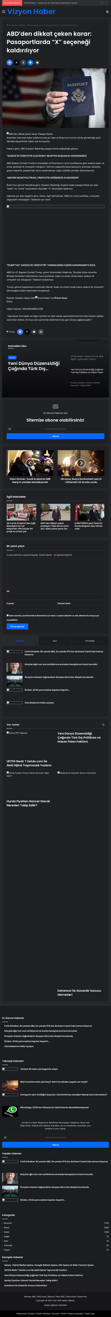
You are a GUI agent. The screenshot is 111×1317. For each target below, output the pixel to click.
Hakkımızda (21, 1313)
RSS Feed (42, 1296)
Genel (12, 357)
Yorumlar (90, 640)
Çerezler (56, 1313)
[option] (55, 368)
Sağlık (6, 1236)
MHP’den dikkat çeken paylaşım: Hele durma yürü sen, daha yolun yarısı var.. (55, 526)
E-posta (11, 603)
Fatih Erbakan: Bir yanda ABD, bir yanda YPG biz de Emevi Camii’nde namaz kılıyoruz (64, 1161)
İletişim (31, 1313)
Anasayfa (12, 25)
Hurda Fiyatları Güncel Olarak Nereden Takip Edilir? (32, 366)
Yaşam (7, 1250)
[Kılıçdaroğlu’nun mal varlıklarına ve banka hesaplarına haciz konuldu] (15, 668)
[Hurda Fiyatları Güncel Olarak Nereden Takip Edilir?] (30, 784)
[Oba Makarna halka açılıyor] (15, 706)
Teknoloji (8, 1245)
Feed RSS (60, 1296)
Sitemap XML (30, 1296)
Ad (9, 591)
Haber (7, 1232)
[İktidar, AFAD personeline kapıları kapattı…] (15, 693)
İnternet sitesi (64, 603)
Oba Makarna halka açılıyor (39, 702)
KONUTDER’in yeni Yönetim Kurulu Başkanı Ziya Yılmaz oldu (88, 526)
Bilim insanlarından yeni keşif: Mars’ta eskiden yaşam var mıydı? (54, 1081)
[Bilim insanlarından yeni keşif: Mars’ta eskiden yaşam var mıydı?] (10, 1085)
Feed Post (82, 1296)
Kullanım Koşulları (75, 1313)
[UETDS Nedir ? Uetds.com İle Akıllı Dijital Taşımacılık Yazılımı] (30, 744)
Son (55, 640)
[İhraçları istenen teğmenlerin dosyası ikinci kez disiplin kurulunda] (15, 681)
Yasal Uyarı (90, 1313)
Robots (51, 1296)
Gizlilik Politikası (43, 1313)
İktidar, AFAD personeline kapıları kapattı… (47, 689)
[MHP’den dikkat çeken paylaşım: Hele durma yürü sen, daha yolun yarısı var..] (55, 512)
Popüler (20, 640)
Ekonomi (8, 1223)
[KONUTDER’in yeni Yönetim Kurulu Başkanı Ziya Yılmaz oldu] (89, 512)
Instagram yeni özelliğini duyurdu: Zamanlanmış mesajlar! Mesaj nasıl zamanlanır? (63, 1094)
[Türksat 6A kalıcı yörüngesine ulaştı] (10, 1073)
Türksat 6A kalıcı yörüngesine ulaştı (39, 1069)
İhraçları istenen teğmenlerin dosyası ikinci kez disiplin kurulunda (59, 677)
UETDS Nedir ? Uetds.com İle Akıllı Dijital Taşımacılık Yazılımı (29, 763)
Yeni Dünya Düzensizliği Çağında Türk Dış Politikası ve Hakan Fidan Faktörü (57, 3)
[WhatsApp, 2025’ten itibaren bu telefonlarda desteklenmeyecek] (10, 1111)
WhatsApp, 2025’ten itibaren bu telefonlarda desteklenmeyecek (54, 1107)
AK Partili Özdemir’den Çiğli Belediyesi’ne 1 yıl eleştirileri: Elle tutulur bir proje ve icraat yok (21, 527)
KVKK (63, 1313)
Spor (6, 1241)
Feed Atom (71, 1296)
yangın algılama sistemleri (55, 1305)
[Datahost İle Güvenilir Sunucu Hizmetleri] (81, 879)
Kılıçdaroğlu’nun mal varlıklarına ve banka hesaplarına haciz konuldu (61, 664)
